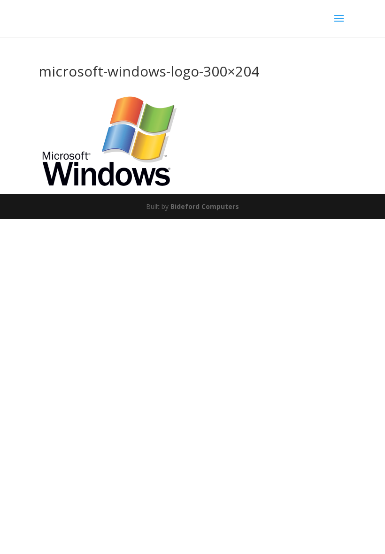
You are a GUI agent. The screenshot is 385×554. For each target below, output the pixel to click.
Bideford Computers (204, 206)
